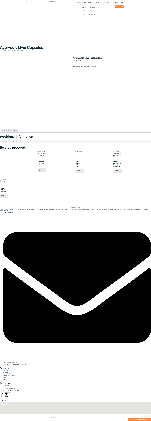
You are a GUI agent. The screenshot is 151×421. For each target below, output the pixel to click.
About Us (92, 7)
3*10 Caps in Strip (17, 141)
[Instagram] (6, 395)
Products (84, 11)
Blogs (83, 14)
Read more (40, 169)
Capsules (6, 50)
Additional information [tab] (9, 131)
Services (92, 11)
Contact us (91, 14)
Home (84, 7)
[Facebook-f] (2, 395)
